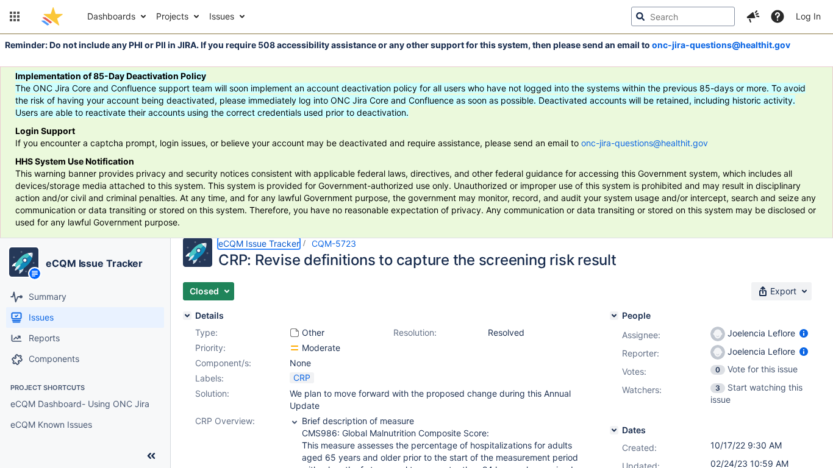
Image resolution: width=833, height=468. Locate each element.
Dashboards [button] (111, 16)
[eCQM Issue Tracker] (23, 262)
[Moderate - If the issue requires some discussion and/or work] (294, 348)
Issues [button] (221, 16)
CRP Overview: (225, 421)
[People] (614, 315)
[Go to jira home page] (52, 16)
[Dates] (614, 430)
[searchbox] (683, 16)
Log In (808, 16)
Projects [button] (172, 16)
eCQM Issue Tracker (94, 263)
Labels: (209, 378)
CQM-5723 (334, 243)
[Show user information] (804, 333)
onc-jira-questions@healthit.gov (721, 45)
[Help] (777, 16)
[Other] (294, 333)
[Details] (187, 315)
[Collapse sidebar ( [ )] (151, 456)
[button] (14, 16)
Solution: (212, 393)
